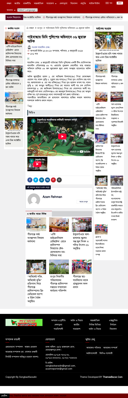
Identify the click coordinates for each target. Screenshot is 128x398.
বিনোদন (74, 3)
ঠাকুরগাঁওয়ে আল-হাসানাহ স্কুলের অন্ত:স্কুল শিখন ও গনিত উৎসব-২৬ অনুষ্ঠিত (81, 241)
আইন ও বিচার (76, 320)
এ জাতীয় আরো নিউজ (36, 214)
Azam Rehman (52, 197)
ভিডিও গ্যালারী (106, 353)
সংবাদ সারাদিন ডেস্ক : (41, 47)
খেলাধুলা (63, 3)
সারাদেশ (50, 3)
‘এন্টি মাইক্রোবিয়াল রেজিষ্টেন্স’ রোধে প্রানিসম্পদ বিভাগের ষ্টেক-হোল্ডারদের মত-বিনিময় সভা (58, 245)
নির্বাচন (113, 324)
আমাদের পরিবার (93, 347)
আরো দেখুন (83, 202)
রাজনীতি (27, 3)
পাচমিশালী (58, 329)
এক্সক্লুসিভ (113, 320)
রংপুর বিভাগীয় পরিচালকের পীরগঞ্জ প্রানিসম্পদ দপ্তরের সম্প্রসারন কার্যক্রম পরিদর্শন (59, 283)
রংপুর (39, 28)
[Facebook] (29, 179)
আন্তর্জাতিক (38, 3)
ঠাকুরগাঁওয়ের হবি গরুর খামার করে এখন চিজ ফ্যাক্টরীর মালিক (109, 57)
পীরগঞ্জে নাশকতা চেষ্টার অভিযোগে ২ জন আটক (94, 17)
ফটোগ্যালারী (91, 353)
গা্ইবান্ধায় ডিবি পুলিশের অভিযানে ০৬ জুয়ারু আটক (68, 28)
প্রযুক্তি (83, 3)
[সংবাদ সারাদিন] (24, 322)
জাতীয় (17, 3)
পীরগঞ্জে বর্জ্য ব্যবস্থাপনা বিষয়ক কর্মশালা (52, 17)
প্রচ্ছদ (9, 3)
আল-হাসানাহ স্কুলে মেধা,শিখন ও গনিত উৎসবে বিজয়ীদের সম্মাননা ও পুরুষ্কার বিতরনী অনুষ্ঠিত (117, 115)
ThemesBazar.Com (112, 377)
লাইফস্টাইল (94, 3)
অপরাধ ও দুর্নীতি (58, 320)
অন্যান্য (10, 10)
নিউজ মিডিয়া (95, 324)
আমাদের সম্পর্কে (110, 347)
